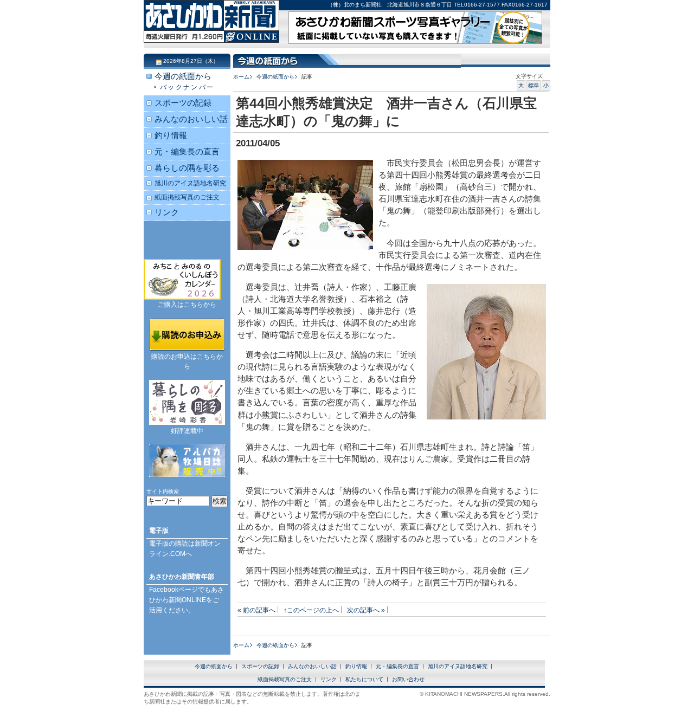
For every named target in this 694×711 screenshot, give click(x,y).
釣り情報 (171, 135)
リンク (167, 212)
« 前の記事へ (256, 609)
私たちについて (364, 679)
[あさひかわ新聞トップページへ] (211, 32)
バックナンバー (187, 87)
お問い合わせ (408, 679)
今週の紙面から (275, 77)
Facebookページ (173, 589)
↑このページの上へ (311, 609)
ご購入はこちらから (187, 304)
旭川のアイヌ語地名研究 (190, 182)
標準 (533, 85)
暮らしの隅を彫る (187, 168)
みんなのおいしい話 (191, 119)
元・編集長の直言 (187, 151)
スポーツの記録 (183, 103)
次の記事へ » (366, 609)
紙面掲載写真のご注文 (187, 197)
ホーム (241, 77)
